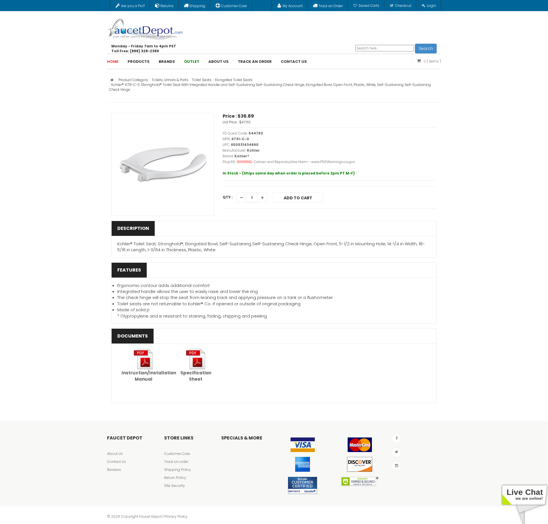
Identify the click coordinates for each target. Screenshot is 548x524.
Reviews (114, 469)
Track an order (176, 461)
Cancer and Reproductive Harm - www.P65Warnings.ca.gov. (305, 161)
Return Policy (175, 477)
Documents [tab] (132, 336)
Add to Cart (298, 198)
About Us (115, 453)
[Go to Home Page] (111, 80)
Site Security (174, 485)
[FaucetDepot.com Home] (145, 28)
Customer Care (177, 453)
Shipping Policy (177, 469)
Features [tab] (129, 270)
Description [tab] (133, 228)
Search (426, 48)
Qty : (228, 197)
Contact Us (116, 461)
